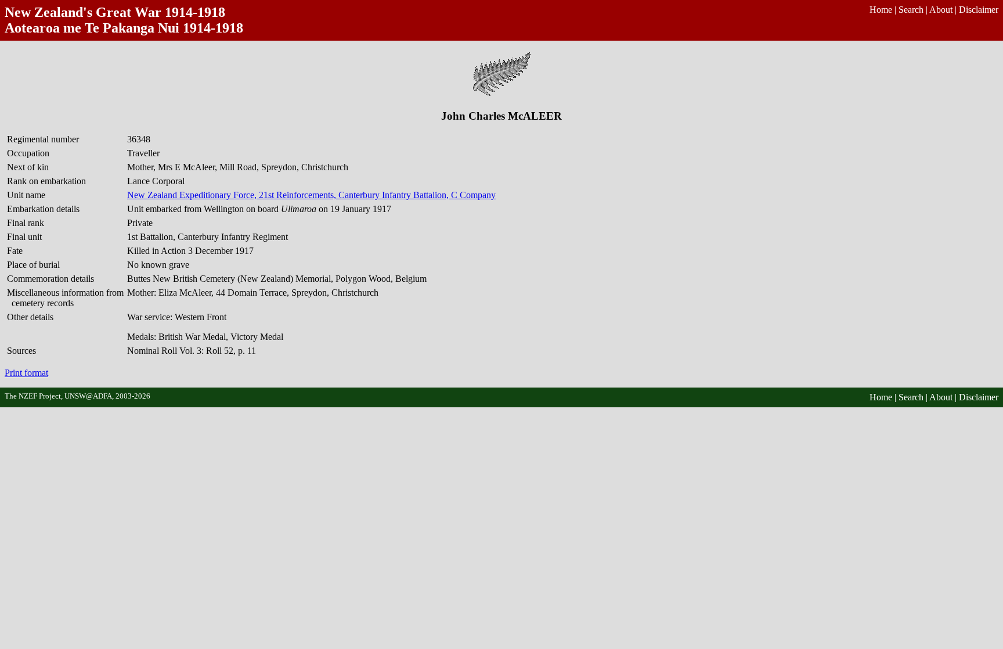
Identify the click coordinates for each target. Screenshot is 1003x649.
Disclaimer (978, 10)
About (941, 10)
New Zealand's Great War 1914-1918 (115, 12)
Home (880, 10)
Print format (26, 373)
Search (911, 10)
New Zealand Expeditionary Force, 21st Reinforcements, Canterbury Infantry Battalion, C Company (311, 195)
